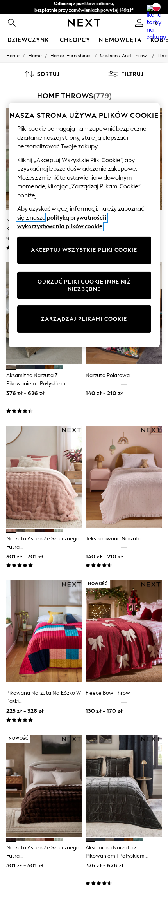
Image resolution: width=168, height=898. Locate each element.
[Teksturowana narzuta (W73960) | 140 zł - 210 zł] (124, 477)
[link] (11, 22)
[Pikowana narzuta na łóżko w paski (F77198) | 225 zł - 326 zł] (44, 631)
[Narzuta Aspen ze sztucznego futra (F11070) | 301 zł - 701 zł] (44, 477)
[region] (84, 225)
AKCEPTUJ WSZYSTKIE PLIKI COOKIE (84, 250)
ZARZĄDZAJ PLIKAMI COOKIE (84, 319)
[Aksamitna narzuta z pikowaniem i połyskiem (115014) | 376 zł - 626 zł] (124, 786)
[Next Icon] (84, 23)
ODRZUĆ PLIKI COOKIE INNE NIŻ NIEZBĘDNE (84, 285)
